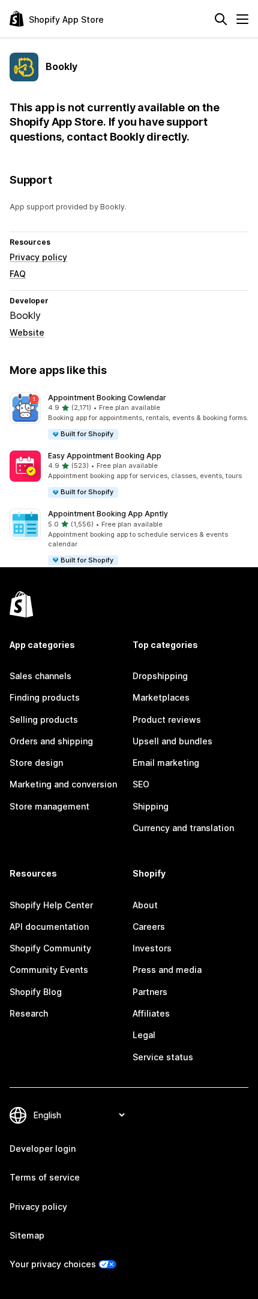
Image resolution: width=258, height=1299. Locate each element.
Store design (36, 763)
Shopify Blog (36, 992)
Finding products (45, 697)
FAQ (18, 274)
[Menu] (242, 19)
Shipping (151, 806)
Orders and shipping (51, 741)
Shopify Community (50, 948)
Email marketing (166, 763)
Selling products (44, 719)
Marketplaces (161, 697)
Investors (152, 948)
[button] (129, 417)
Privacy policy (38, 257)
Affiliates (151, 1013)
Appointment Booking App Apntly (108, 513)
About (145, 905)
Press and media (167, 970)
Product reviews (167, 719)
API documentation (49, 926)
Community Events (49, 970)
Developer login (43, 1148)
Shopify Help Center (51, 905)
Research (29, 1013)
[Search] (221, 19)
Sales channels (40, 676)
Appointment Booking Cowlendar (107, 397)
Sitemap (27, 1235)
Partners (150, 992)
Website (27, 332)
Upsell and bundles (172, 741)
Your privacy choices (53, 1264)
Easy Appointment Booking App (104, 455)
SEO (141, 784)
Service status (163, 1057)
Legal (144, 1035)
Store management (49, 806)
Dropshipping (160, 676)
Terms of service (45, 1177)
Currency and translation (183, 828)
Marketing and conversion (63, 784)
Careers (149, 926)
